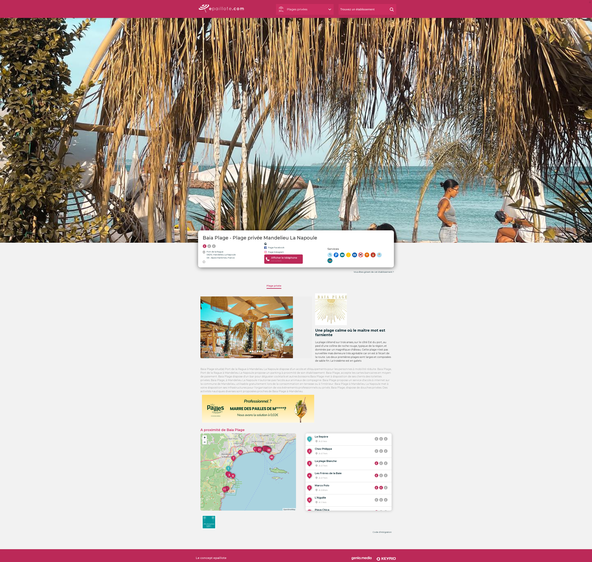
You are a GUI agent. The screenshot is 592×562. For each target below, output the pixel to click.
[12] (240, 455)
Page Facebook (276, 247)
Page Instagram (276, 252)
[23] (264, 452)
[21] (260, 453)
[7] (233, 461)
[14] (258, 452)
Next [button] (314, 327)
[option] (256, 327)
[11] (225, 492)
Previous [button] (198, 327)
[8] (227, 492)
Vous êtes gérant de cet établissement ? (374, 272)
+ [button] (205, 437)
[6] (233, 479)
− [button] (205, 442)
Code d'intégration (382, 532)
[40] (272, 460)
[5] (229, 478)
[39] (269, 453)
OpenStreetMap (289, 509)
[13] (256, 452)
